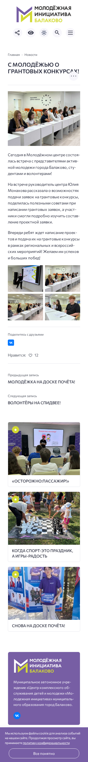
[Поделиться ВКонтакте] (11, 343)
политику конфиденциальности (46, 743)
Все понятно (44, 753)
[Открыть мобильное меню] (70, 32)
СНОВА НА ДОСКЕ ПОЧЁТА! (38, 625)
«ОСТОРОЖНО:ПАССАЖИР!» (40, 481)
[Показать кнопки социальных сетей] (17, 32)
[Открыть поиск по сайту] (57, 32)
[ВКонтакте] (17, 715)
